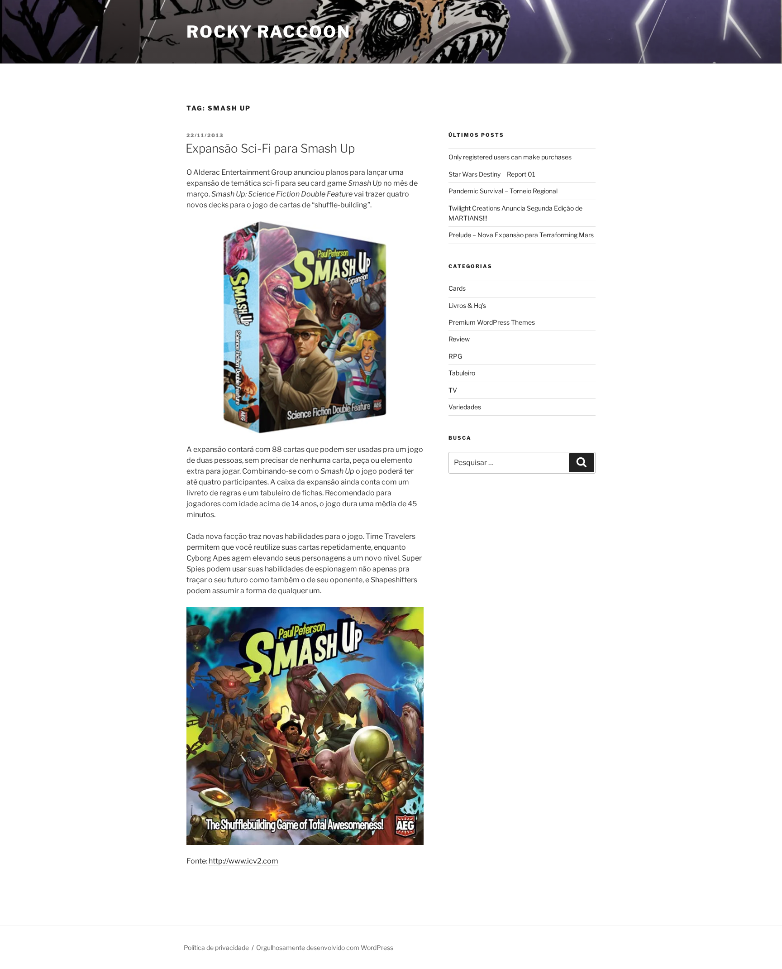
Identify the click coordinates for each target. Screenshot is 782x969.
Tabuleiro (461, 373)
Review (459, 339)
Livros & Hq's (467, 305)
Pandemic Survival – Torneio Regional (503, 191)
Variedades (464, 407)
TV (452, 390)
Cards (457, 288)
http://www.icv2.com (243, 861)
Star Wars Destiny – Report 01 (491, 174)
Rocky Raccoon (268, 32)
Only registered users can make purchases (510, 157)
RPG (455, 356)
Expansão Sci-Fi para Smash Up (270, 148)
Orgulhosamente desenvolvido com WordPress (324, 947)
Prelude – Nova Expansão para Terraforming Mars (521, 235)
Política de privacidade (216, 947)
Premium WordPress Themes (491, 322)
